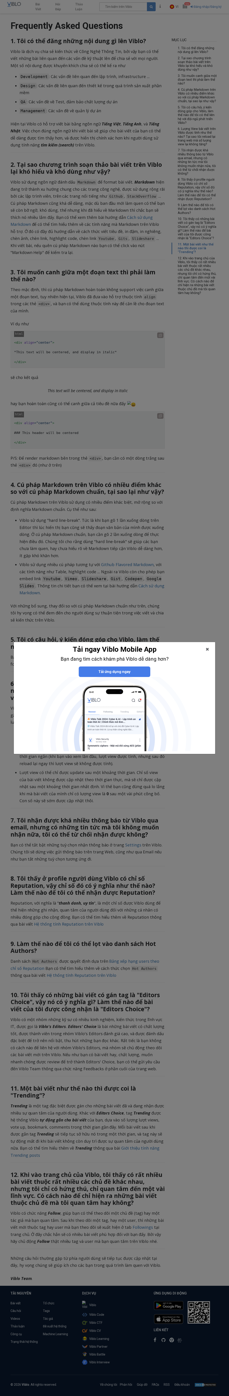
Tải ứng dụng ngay (114, 671)
